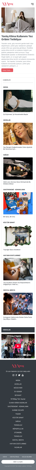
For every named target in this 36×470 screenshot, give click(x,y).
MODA (18, 380)
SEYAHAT (18, 395)
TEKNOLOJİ (18, 425)
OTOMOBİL (18, 432)
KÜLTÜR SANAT (18, 418)
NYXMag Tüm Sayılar (18, 399)
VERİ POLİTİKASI (14, 457)
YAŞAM (18, 414)
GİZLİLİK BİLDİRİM (27, 457)
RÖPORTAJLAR (18, 429)
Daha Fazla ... (7, 70)
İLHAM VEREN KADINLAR (18, 403)
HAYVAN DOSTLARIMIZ (18, 444)
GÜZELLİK (18, 384)
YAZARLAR (18, 447)
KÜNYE (5, 457)
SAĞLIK (18, 421)
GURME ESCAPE (18, 410)
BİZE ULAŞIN (18, 462)
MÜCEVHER (18, 388)
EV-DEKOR (18, 391)
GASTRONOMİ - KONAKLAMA (18, 406)
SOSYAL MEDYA (18, 440)
